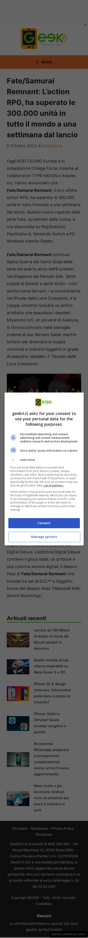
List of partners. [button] (54, 485)
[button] (44, 460)
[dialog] (44, 469)
